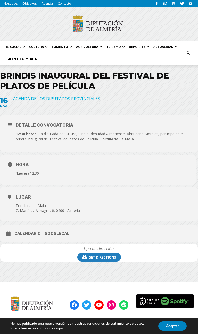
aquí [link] (59, 328)
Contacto (64, 3)
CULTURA (36, 47)
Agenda (47, 3)
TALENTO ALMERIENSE (23, 59)
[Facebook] (156, 3)
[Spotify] (173, 3)
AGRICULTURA (87, 47)
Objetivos (29, 3)
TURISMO (113, 47)
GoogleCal (57, 233)
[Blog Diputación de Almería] (99, 24)
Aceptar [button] (172, 325)
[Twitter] (182, 3)
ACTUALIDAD (163, 47)
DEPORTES (137, 47)
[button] (188, 53)
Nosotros (11, 3)
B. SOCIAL (13, 47)
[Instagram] (165, 3)
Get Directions (102, 257)
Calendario (27, 233)
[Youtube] (190, 3)
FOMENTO (60, 47)
